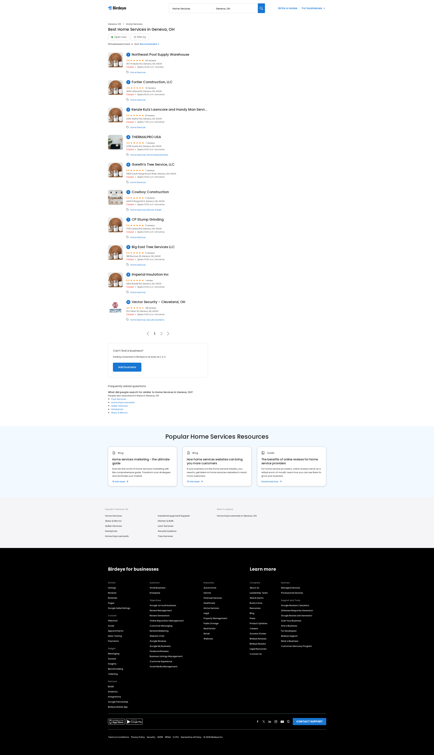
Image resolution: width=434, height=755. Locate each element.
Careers (254, 628)
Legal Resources (258, 648)
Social (111, 625)
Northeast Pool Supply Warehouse (160, 54)
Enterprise (155, 592)
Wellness (208, 638)
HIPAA (168, 737)
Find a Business (289, 625)
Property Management (215, 618)
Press (252, 618)
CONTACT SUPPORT (309, 721)
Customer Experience (161, 661)
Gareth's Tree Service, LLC (153, 164)
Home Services (138, 72)
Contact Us (256, 654)
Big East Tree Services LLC (153, 247)
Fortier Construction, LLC (152, 82)
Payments (113, 641)
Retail (207, 633)
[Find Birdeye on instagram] (275, 721)
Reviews (112, 592)
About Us (254, 587)
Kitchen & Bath (154, 210)
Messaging (113, 653)
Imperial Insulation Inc (150, 274)
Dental (207, 592)
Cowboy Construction (150, 192)
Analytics (113, 691)
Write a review (287, 8)
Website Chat (157, 636)
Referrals (112, 597)
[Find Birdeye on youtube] (282, 721)
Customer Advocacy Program (296, 646)
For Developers (289, 630)
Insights (112, 663)
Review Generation (160, 615)
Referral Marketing (159, 630)
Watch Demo (257, 597)
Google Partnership (118, 701)
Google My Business (160, 646)
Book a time (256, 603)
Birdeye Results (258, 643)
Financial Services (213, 597)
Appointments (115, 630)
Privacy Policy (138, 737)
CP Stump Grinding (148, 219)
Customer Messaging (161, 625)
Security (151, 737)
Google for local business (163, 605)
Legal (206, 613)
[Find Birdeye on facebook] (257, 721)
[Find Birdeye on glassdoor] (288, 721)
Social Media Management (163, 666)
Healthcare (209, 603)
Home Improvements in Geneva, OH (237, 515)
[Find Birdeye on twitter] (263, 721)
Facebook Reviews (159, 651)
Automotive (210, 587)
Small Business (157, 587)
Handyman (117, 409)
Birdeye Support (289, 636)
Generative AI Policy (191, 737)
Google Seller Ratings (119, 608)
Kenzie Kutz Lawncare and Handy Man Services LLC (170, 109)
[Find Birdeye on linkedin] (269, 721)
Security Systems (155, 320)
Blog (252, 613)
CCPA (176, 737)
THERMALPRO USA (146, 137)
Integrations (114, 696)
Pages (111, 603)
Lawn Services (165, 526)
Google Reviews (158, 641)
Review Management (161, 610)
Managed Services (290, 587)
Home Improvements (157, 155)
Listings (112, 587)
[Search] (261, 8)
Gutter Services (119, 405)
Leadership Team (259, 592)
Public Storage (211, 623)
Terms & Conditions (118, 737)
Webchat (113, 620)
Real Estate (209, 628)
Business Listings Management (166, 656)
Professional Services (292, 592)
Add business (127, 367)
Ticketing (113, 674)
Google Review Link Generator (296, 615)
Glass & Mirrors (119, 412)
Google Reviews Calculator (295, 605)
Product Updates (258, 623)
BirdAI (111, 686)
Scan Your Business (291, 620)
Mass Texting (115, 636)
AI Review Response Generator (297, 610)
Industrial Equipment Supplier (174, 515)
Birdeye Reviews (258, 638)
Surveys (112, 658)
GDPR (160, 737)
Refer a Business (289, 641)
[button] (168, 333)
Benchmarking (115, 668)
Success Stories (258, 633)
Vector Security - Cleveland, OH (158, 302)
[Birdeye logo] (117, 8)
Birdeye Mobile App (118, 706)
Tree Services (118, 399)
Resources (255, 608)
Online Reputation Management (167, 620)
